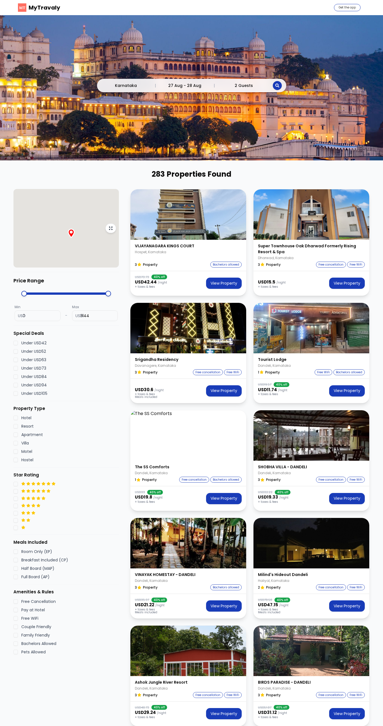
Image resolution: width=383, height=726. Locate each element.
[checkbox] (15, 342)
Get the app (347, 7)
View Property (224, 283)
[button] (188, 214)
